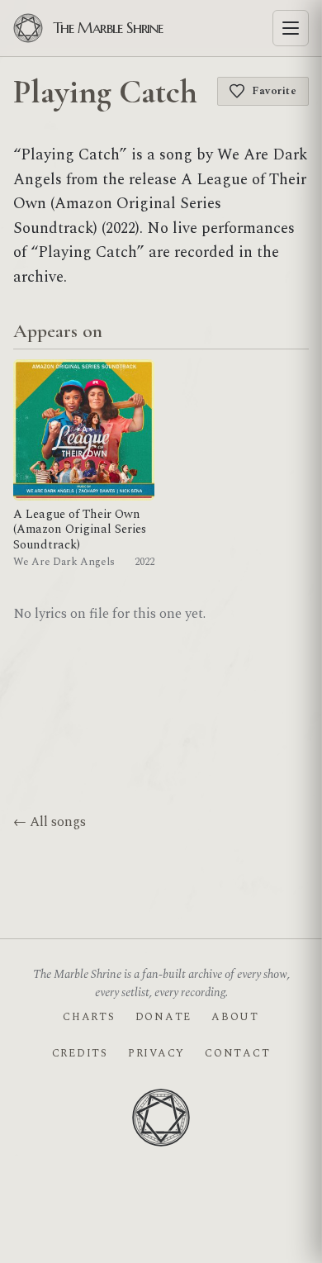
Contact (237, 1053)
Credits (80, 1053)
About (235, 1017)
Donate (163, 1017)
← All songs (49, 821)
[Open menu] (290, 28)
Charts (89, 1017)
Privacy (156, 1053)
